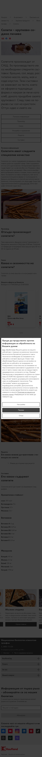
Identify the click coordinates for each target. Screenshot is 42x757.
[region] (21, 378)
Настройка (21, 404)
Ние (3, 350)
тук (11, 397)
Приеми (21, 410)
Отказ (21, 416)
